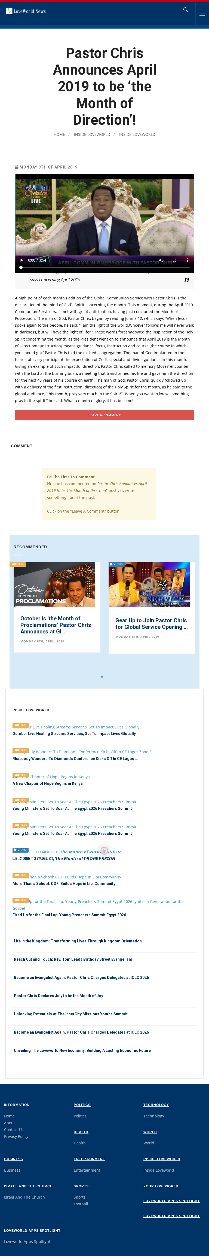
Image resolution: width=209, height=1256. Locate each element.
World (150, 1132)
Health (81, 1132)
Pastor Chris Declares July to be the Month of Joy (58, 996)
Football (81, 1203)
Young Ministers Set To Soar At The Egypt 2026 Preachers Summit (72, 808)
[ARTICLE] (104, 904)
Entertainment (89, 1159)
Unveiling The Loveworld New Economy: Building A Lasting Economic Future (82, 1050)
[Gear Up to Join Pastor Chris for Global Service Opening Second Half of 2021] (149, 588)
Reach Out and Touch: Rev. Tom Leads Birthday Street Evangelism (73, 959)
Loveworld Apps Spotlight (171, 1201)
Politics (82, 1105)
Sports (81, 1186)
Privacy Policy (16, 1136)
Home (59, 134)
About (9, 1122)
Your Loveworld (161, 1186)
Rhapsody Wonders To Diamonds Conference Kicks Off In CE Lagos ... (75, 758)
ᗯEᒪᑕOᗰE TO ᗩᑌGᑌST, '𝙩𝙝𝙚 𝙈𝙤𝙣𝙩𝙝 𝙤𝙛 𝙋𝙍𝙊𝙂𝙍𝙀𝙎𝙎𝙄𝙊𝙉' (64, 858)
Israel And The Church (28, 1186)
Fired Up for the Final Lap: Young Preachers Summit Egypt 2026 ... (71, 915)
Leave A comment (104, 415)
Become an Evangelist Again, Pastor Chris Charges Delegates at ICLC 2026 (81, 977)
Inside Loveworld (91, 134)
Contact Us (14, 1129)
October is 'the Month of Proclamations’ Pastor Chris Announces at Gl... (55, 625)
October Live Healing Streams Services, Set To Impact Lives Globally (74, 733)
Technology (156, 1105)
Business (13, 1159)
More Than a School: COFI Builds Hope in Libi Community (64, 883)
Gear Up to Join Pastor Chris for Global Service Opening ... (151, 623)
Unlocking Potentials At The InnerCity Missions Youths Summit (71, 1014)
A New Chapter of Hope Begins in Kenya (48, 783)
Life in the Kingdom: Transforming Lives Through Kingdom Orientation (78, 941)
